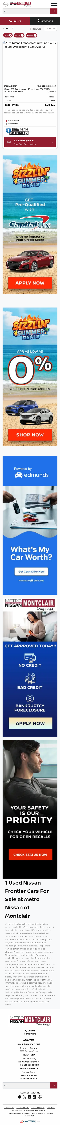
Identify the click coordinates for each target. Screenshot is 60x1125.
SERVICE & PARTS (29, 1068)
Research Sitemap (29, 1048)
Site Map (51, 1107)
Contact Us (9, 1107)
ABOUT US (28, 1040)
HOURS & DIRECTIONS (28, 1044)
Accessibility (22, 1107)
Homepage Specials (29, 1064)
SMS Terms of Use (29, 1051)
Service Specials (29, 1075)
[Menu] (54, 4)
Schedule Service (28, 1078)
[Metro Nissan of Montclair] (17, 4)
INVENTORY (29, 1055)
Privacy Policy (37, 1107)
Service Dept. (28, 1072)
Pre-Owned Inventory (28, 1061)
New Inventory (29, 1058)
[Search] (53, 11)
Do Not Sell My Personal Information (29, 1111)
